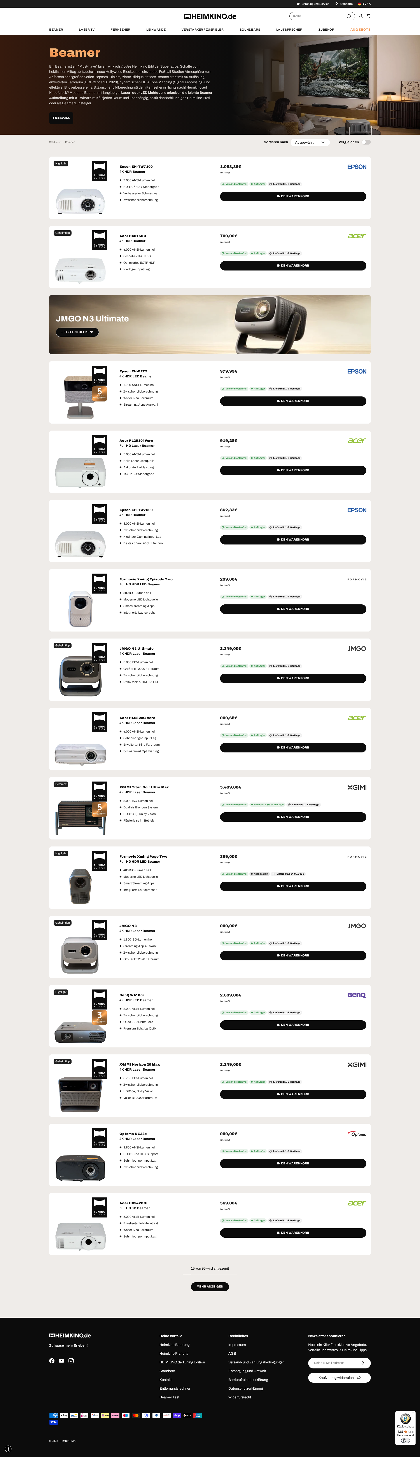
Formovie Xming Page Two (143, 856)
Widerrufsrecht (239, 1397)
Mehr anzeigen (210, 1286)
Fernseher (120, 29)
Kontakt (165, 1380)
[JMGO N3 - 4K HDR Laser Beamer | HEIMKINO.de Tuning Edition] (80, 947)
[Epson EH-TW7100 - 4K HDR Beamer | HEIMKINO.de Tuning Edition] (80, 188)
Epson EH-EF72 (133, 371)
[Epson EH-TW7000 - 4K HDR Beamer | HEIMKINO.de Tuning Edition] (80, 531)
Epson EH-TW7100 (136, 166)
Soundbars (250, 29)
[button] (368, 16)
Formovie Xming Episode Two (146, 579)
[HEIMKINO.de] (210, 16)
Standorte (167, 1371)
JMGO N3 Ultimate (136, 648)
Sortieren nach (276, 142)
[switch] (405, 1440)
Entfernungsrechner (174, 1388)
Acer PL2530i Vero (136, 440)
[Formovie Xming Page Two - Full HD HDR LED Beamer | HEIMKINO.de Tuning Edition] (80, 877)
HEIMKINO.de (67, 1441)
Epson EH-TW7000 (136, 510)
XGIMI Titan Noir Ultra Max (144, 787)
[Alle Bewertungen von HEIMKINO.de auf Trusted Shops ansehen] (92, 1384)
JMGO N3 (128, 926)
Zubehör (326, 29)
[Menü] (413, 1413)
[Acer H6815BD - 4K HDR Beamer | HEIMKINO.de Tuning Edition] (80, 257)
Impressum (237, 1345)
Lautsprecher (289, 29)
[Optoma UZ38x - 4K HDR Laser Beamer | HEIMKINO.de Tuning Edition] (80, 1155)
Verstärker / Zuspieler (203, 29)
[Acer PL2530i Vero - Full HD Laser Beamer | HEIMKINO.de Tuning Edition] (80, 462)
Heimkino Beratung (174, 1345)
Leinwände (156, 29)
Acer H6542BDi (133, 1203)
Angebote (360, 29)
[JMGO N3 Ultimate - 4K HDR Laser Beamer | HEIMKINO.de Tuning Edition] (80, 669)
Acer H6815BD (132, 236)
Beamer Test (169, 1397)
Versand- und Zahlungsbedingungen (256, 1362)
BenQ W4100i (131, 995)
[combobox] (322, 16)
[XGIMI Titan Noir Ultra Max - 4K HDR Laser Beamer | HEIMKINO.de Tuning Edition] (80, 808)
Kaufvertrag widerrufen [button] (336, 1378)
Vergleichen (349, 142)
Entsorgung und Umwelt (247, 1371)
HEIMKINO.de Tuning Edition (182, 1362)
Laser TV (86, 29)
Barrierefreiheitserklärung (248, 1380)
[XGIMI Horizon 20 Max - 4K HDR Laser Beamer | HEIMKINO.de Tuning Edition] (80, 1085)
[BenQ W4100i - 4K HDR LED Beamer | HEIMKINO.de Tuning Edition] (80, 1016)
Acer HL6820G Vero (137, 718)
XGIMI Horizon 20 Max (139, 1064)
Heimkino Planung (173, 1353)
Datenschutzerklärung (245, 1388)
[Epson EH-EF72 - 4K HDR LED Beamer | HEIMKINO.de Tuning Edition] (80, 392)
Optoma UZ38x (133, 1134)
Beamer (56, 29)
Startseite (55, 142)
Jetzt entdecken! (77, 332)
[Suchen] (349, 16)
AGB (232, 1353)
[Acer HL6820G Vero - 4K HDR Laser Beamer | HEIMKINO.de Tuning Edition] (80, 739)
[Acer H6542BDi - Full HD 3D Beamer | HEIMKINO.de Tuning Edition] (80, 1224)
